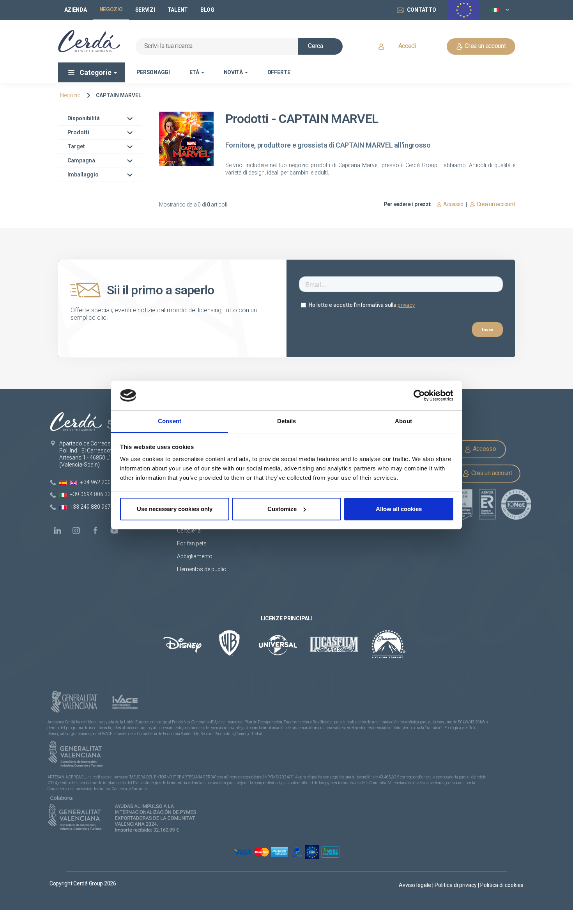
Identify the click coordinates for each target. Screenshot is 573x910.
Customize (282, 509)
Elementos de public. (202, 569)
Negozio (70, 95)
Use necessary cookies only (174, 509)
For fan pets (192, 543)
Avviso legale (415, 885)
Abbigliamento (194, 556)
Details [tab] (286, 421)
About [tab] (403, 421)
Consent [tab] (169, 421)
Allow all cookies (399, 509)
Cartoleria (189, 530)
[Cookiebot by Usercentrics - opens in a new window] (419, 395)
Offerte (278, 72)
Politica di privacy (456, 885)
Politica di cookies (501, 885)
